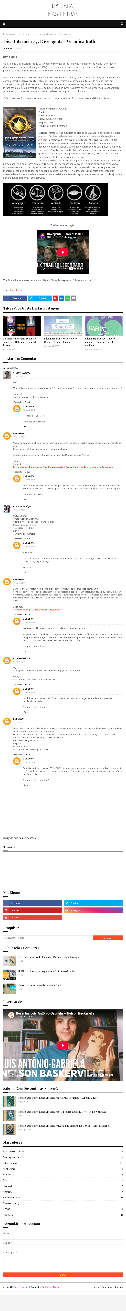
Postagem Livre (63, 1197)
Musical (63, 1186)
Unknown (8, 48)
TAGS (63, 1209)
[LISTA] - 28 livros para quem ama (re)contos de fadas (46, 971)
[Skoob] (93, 917)
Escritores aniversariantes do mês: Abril (39, 985)
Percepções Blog (21, 609)
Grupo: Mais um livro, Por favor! (47, 609)
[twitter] (93, 903)
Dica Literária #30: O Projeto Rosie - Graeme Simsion (60, 340)
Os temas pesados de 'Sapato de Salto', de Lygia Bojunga (48, 957)
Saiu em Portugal (63, 1203)
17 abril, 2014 (19, 376)
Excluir (27, 402)
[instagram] (93, 910)
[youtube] (32, 917)
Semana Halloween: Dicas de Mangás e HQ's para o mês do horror (20, 342)
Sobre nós (107, 1287)
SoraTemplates (21, 1287)
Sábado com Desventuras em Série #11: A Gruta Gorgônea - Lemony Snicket (58, 1097)
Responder (18, 402)
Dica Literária (23, 34)
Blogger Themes (53, 1287)
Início (96, 1287)
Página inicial (9, 34)
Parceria (63, 1191)
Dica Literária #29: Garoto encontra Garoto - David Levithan (100, 342)
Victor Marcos (21, 372)
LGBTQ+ (63, 1180)
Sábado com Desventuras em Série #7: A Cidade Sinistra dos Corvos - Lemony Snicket (64, 1125)
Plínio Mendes (21, 658)
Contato (119, 1287)
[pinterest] (32, 910)
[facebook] (32, 903)
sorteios (63, 1214)
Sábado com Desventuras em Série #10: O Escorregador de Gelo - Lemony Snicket (62, 1111)
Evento (63, 1174)
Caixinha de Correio (63, 1151)
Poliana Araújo (22, 506)
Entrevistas (63, 1168)
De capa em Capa (63, 1157)
